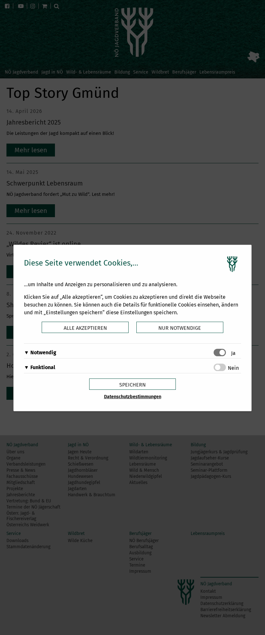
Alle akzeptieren (85, 328)
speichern (132, 385)
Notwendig (43, 352)
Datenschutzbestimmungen (132, 396)
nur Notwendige (179, 328)
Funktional (42, 367)
